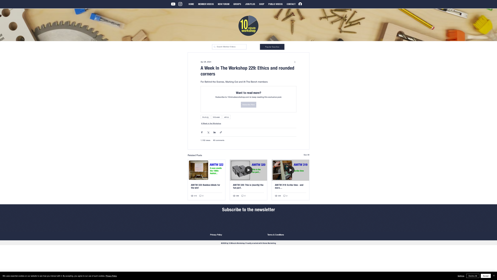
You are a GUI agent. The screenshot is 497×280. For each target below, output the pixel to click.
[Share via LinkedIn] (214, 132)
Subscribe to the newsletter (248, 210)
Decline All (473, 276)
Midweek (216, 117)
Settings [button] (461, 276)
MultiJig (205, 117)
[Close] (493, 276)
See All (306, 155)
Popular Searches (272, 47)
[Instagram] (180, 4)
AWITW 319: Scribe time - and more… (289, 186)
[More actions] (294, 61)
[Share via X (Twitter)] (208, 132)
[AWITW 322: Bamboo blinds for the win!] (206, 170)
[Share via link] (221, 132)
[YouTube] (173, 4)
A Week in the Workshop (211, 123)
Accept (486, 276)
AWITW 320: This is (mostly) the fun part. (248, 186)
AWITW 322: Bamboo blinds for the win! (205, 186)
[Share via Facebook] (202, 132)
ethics (226, 117)
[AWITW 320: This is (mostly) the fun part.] (248, 170)
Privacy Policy (111, 276)
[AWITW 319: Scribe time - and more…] (290, 170)
